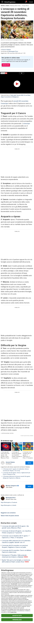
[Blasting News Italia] (9, 2)
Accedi (31, 2)
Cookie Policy (13, 612)
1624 (2, 577)
